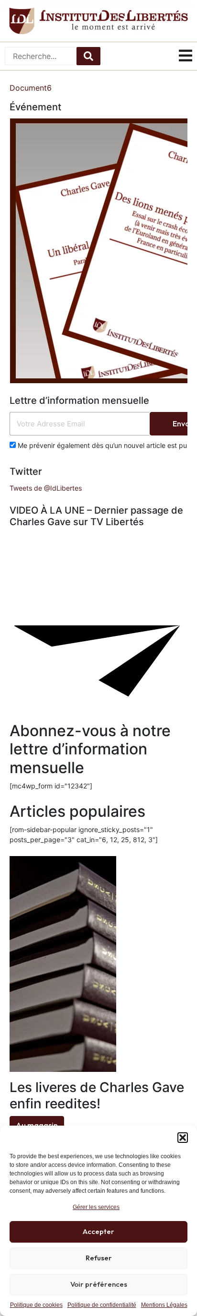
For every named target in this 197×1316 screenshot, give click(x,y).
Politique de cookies (36, 1305)
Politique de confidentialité (101, 1305)
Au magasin (37, 1125)
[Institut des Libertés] (98, 20)
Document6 (31, 88)
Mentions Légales (164, 1305)
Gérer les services (96, 1207)
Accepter (98, 1231)
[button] (182, 1137)
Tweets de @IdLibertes (46, 488)
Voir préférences (98, 1284)
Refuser (99, 1257)
